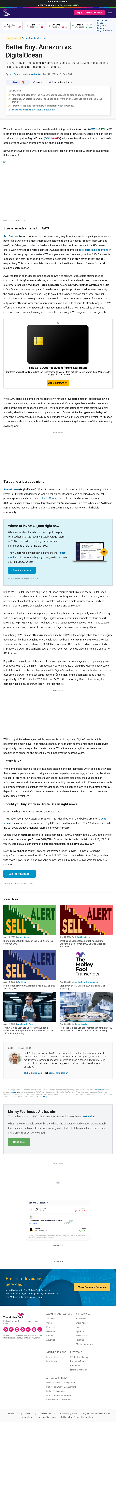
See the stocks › (22, 570)
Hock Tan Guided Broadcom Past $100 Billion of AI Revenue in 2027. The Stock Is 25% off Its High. (86, 1029)
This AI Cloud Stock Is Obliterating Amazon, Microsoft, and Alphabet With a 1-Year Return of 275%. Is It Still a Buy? (28, 1030)
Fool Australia (52, 1357)
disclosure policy (40, 1097)
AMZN (93, 129)
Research (50, 1327)
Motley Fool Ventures (55, 1391)
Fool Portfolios (82, 1336)
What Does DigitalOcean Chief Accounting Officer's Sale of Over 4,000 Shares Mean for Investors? (83, 944)
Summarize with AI (60, 82)
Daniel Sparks (81, 1024)
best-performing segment (93, 249)
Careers (49, 1323)
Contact (49, 1336)
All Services (81, 1319)
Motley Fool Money (84, 1344)
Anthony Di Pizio (25, 1024)
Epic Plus (80, 1331)
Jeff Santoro (11, 236)
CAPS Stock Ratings (79, 1357)
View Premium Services (92, 1287)
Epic (78, 1327)
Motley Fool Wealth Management (61, 1387)
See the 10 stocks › (19, 873)
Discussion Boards (78, 1361)
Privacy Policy (30, 1414)
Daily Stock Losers (105, 30)
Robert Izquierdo (82, 937)
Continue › (19, 1141)
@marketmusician (58, 1073)
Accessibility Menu (58, 1)
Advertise (50, 1340)
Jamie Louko (11, 489)
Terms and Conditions (46, 1417)
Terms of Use (13, 1414)
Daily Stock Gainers (101, 26)
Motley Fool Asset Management (60, 1383)
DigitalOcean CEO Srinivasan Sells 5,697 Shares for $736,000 (28, 942)
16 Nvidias (89, 1116)
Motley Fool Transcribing (86, 982)
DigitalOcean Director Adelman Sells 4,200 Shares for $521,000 (29, 987)
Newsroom (51, 1331)
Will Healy (22, 982)
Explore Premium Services (34, 38)
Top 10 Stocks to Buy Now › (89, 13)
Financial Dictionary (78, 1370)
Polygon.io (36, 1338)
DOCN (48, 138)
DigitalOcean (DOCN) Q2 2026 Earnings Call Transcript (82, 987)
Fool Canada (51, 1361)
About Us (50, 1319)
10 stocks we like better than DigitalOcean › (34, 109)
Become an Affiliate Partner (58, 1400)
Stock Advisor (82, 1323)
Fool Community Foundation (58, 1395)
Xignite (25, 1338)
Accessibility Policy (68, 1414)
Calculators (75, 1366)
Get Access (33, 1223)
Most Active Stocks (101, 21)
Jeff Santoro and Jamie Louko (25, 74)
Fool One (80, 1340)
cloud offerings (49, 498)
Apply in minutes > (58, 382)
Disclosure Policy (48, 1414)
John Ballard (24, 937)
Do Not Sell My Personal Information (77, 1417)
